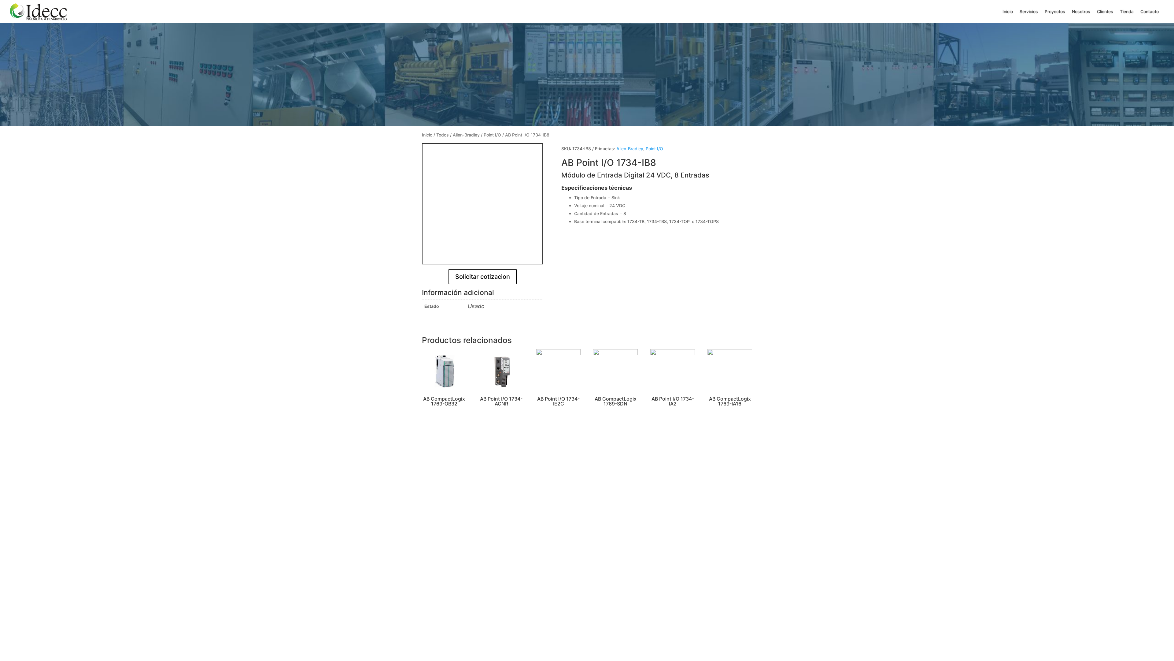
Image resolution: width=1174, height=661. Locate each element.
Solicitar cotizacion (482, 276)
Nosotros (1081, 11)
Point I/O (492, 134)
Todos (442, 134)
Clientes (1105, 11)
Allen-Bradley (466, 134)
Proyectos (1055, 11)
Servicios (1029, 11)
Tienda (1127, 11)
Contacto (1149, 11)
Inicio (1007, 11)
